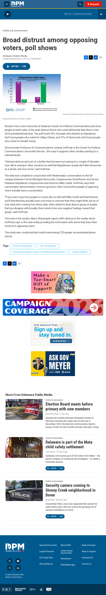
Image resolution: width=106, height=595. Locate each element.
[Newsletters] (53, 333)
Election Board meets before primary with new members (69, 406)
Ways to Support (89, 551)
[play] (7, 14)
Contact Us (86, 564)
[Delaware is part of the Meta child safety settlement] (24, 447)
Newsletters (66, 559)
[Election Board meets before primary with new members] (24, 409)
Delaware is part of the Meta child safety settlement (69, 444)
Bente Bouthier (52, 414)
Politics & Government (15, 30)
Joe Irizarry (50, 452)
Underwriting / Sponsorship (67, 552)
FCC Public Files (46, 558)
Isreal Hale (50, 500)
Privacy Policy (16, 577)
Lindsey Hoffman (80, 252)
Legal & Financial (46, 551)
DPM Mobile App (68, 565)
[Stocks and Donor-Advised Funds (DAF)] (53, 282)
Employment (87, 558)
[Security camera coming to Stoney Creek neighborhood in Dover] (24, 490)
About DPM (66, 545)
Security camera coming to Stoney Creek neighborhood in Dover (71, 490)
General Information (48, 545)
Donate (94, 4)
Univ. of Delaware (48, 246)
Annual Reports (46, 564)
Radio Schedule (88, 545)
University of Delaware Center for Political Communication (39, 252)
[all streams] (102, 14)
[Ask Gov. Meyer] (53, 363)
